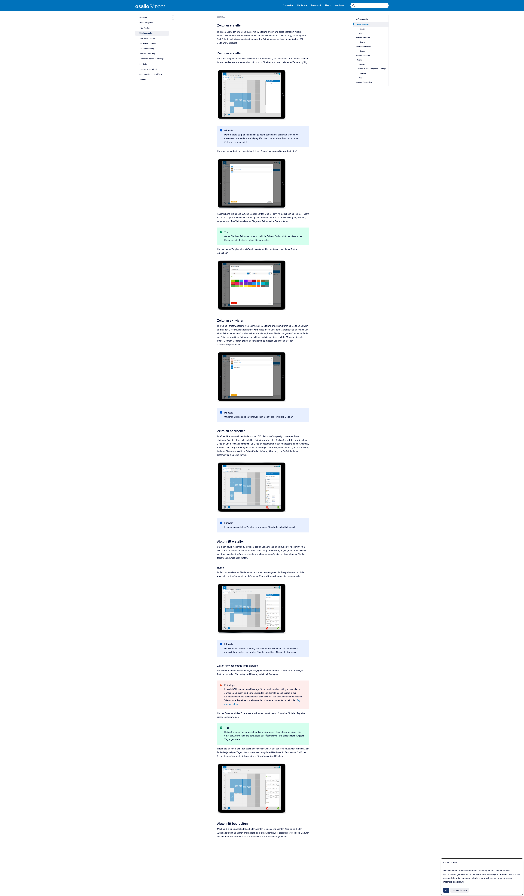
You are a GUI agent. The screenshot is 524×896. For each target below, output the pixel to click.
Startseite (288, 5)
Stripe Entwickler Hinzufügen (150, 74)
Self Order (143, 64)
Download (316, 5)
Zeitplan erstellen (146, 33)
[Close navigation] (173, 17)
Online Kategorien (146, 23)
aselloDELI (221, 17)
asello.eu (339, 5)
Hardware (302, 5)
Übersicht (143, 18)
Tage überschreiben (147, 38)
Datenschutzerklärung (454, 882)
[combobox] (369, 5)
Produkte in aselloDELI (148, 69)
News (328, 5)
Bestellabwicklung (146, 49)
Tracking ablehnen (459, 890)
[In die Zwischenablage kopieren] (216, 53)
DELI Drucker (144, 28)
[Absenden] (353, 5)
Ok (446, 890)
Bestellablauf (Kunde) (147, 43)
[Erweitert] (138, 79)
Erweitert (142, 79)
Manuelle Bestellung (147, 54)
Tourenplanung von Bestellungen (152, 59)
